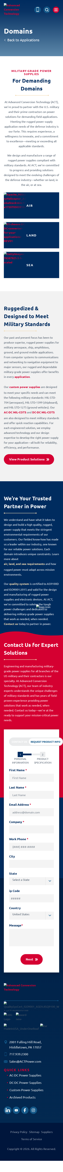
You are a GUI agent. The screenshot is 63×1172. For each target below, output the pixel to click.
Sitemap (34, 1131)
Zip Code (14, 891)
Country (15, 908)
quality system (19, 584)
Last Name (17, 787)
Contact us (11, 624)
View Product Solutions (27, 459)
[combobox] (31, 881)
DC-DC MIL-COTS (43, 412)
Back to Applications (23, 40)
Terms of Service (31, 1139)
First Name (18, 770)
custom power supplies (24, 387)
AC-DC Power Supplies (25, 1075)
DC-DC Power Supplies (25, 1082)
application (22, 377)
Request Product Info (45, 741)
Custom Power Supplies (26, 1090)
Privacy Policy (18, 1131)
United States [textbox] (20, 914)
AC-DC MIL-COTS (15, 412)
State (13, 873)
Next (29, 959)
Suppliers (47, 1131)
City (12, 856)
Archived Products (22, 1097)
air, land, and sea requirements (24, 564)
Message (16, 925)
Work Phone (18, 839)
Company (16, 822)
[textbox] (33, 879)
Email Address (20, 804)
